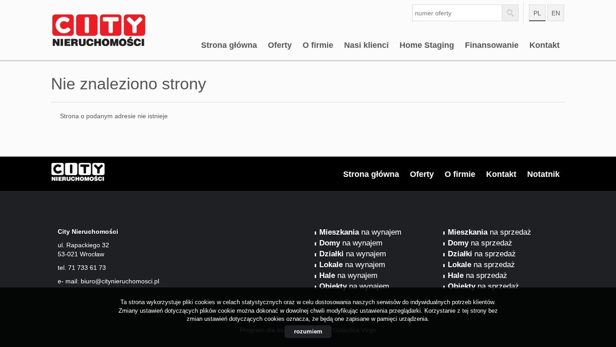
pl (537, 13)
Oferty (280, 45)
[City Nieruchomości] (121, 17)
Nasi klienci (366, 45)
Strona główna (229, 45)
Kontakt (544, 45)
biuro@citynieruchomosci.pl (120, 281)
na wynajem (360, 232)
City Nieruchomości (121, 174)
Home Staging (427, 45)
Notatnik (543, 174)
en (556, 13)
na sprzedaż (489, 232)
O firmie (318, 45)
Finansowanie (492, 45)
